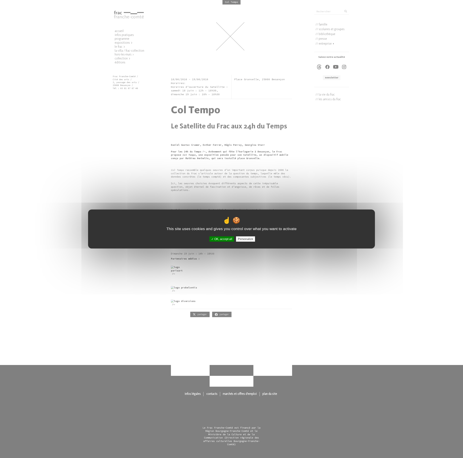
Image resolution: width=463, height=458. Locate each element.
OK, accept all (223, 239)
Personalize (245, 239)
